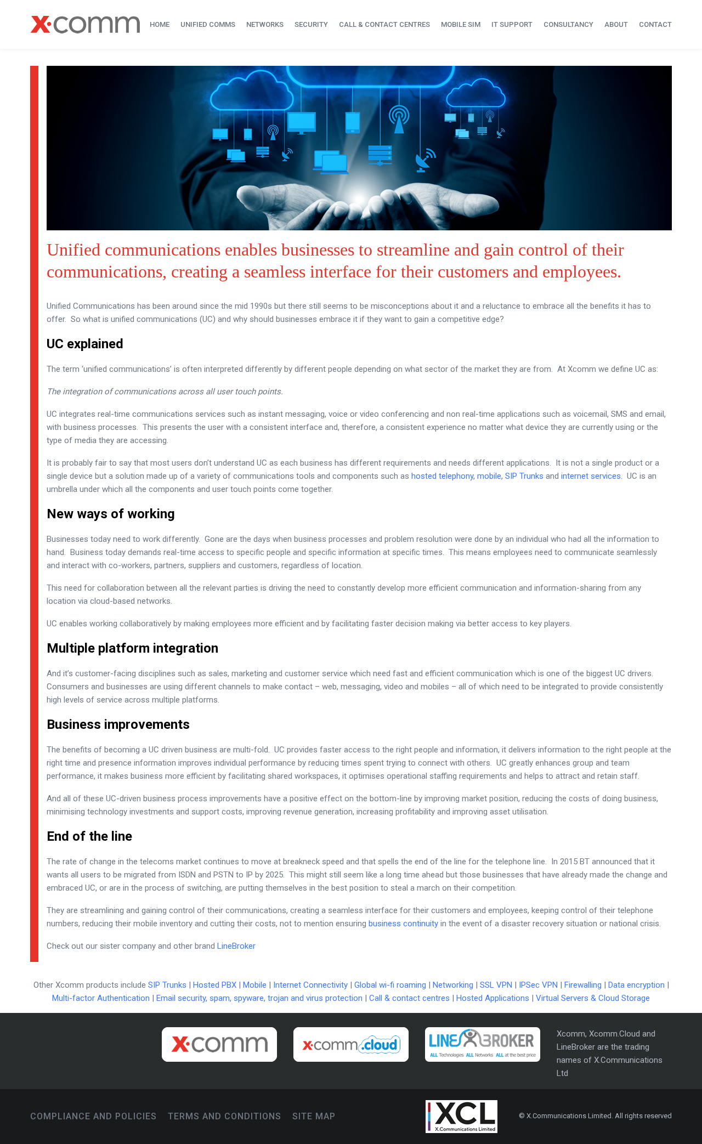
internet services (591, 476)
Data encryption (636, 985)
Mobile (255, 985)
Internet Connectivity (310, 985)
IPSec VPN (538, 985)
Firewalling (583, 985)
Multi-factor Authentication (101, 998)
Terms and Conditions (224, 1116)
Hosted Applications (492, 998)
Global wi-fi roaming (390, 985)
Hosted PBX (214, 985)
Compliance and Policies (93, 1116)
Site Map (314, 1116)
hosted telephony (442, 476)
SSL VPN (496, 985)
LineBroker (236, 946)
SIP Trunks (524, 476)
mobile (489, 476)
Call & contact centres (409, 998)
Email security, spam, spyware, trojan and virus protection (259, 998)
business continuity (403, 923)
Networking (453, 985)
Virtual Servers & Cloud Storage (593, 998)
